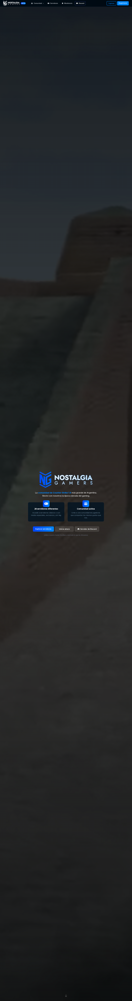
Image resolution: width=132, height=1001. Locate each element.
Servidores (54, 3)
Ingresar (111, 3)
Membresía (68, 3)
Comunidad (38, 3)
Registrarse (123, 3)
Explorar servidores (43, 529)
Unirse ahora (64, 529)
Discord (81, 3)
